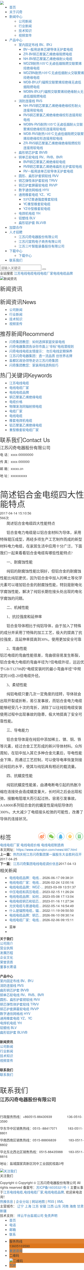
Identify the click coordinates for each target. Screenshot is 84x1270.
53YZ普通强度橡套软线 (40, 199)
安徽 (43, 1206)
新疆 (3, 1210)
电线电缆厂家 (43, 273)
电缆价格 (15, 401)
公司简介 (6, 943)
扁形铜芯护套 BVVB (33, 152)
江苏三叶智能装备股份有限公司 (41, 246)
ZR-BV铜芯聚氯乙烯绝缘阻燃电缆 (47, 54)
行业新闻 (25, 25)
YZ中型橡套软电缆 (36, 208)
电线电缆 (15, 415)
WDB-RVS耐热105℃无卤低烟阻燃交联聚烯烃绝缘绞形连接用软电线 (53, 136)
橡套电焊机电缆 (20, 420)
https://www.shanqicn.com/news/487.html (46, 849)
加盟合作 (15, 227)
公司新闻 (25, 21)
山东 (58, 1206)
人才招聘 (15, 232)
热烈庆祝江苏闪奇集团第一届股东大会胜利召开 (47, 854)
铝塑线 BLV (27, 218)
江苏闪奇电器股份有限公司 (38, 236)
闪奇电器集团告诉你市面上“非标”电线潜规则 (41, 346)
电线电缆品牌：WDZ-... (26, 887)
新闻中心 (15, 16)
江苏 (35, 1206)
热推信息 (6, 1201)
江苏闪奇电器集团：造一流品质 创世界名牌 (40, 355)
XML (60, 1201)
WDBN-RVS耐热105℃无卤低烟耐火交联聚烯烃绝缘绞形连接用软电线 (53, 126)
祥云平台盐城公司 (30, 1215)
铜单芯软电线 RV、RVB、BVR (41, 157)
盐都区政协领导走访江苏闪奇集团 (33, 360)
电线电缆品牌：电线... (25, 877)
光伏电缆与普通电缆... (25, 905)
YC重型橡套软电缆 (36, 203)
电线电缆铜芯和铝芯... (25, 901)
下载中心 (15, 250)
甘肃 (80, 1206)
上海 (28, 1206)
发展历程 (6, 952)
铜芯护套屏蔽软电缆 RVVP (38, 185)
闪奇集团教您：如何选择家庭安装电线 (37, 341)
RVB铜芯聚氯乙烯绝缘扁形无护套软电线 (52, 166)
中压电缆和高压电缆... (25, 891)
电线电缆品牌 (63, 273)
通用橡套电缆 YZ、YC (35, 194)
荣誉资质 (6, 962)
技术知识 (25, 30)
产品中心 (15, 39)
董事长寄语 (8, 966)
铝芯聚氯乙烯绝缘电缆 (25, 425)
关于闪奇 (15, 11)
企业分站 (22, 1201)
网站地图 (38, 1201)
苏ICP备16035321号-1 (52, 1187)
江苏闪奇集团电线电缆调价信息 (36, 863)
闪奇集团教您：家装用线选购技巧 (33, 365)
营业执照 (6, 948)
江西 (50, 1206)
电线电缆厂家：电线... (25, 882)
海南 (73, 1206)
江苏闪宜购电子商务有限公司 (40, 241)
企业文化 (6, 957)
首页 (12, 7)
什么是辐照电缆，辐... (25, 910)
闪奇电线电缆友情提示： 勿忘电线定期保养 (40, 351)
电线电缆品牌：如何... (25, 896)
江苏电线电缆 (24, 273)
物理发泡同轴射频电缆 (25, 406)
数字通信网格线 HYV (34, 189)
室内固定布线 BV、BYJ (35, 44)
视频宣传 (25, 35)
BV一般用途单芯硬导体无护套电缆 (48, 49)
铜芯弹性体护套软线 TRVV (38, 180)
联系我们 (15, 260)
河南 (65, 1206)
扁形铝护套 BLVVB (32, 222)
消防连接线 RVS (30, 100)
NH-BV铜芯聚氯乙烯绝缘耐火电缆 (47, 58)
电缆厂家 (15, 411)
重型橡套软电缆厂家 (24, 429)
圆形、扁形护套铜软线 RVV (39, 175)
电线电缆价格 (30, 844)
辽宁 (20, 1206)
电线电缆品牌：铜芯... (25, 915)
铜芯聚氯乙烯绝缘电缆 (25, 397)
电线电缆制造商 (52, 844)
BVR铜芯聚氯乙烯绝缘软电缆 (44, 161)
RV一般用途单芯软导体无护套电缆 (48, 171)
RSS (51, 1201)
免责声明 (50, 1215)
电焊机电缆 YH (29, 213)
